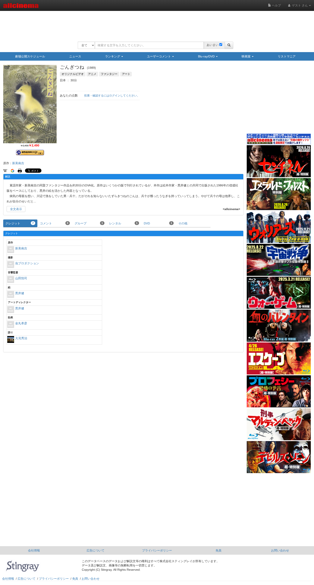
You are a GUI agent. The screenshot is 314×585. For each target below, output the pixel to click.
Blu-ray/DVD (207, 56)
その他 (182, 223)
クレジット (19, 223)
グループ (89, 223)
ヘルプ (276, 5)
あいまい (213, 44)
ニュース (75, 56)
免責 (219, 550)
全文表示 (16, 209)
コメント (54, 223)
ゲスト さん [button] (300, 5)
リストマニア (287, 56)
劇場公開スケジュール (30, 56)
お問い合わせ (280, 550)
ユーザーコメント (159, 56)
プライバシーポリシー (157, 550)
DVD (158, 223)
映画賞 (246, 56)
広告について (95, 550)
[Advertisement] (155, 23)
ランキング (113, 56)
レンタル (123, 223)
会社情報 (34, 550)
